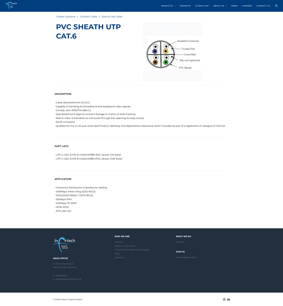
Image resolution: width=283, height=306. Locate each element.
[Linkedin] (228, 299)
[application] (174, 6)
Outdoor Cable (88, 16)
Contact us (120, 257)
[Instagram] (224, 299)
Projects (180, 242)
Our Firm (119, 242)
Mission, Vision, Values (125, 246)
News (117, 253)
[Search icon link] (276, 6)
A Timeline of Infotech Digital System (132, 249)
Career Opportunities (186, 257)
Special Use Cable (112, 16)
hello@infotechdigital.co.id (68, 279)
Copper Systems (65, 16)
